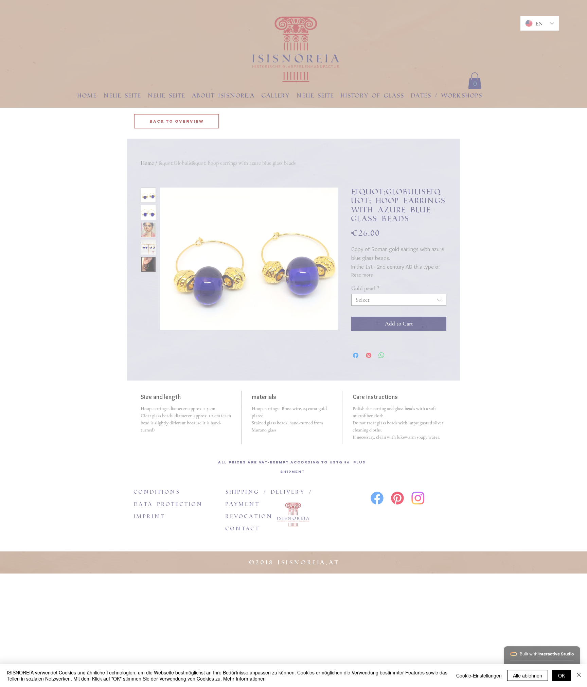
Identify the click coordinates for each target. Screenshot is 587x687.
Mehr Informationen (244, 678)
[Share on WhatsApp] (381, 355)
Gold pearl (365, 288)
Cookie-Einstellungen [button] (479, 675)
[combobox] (398, 300)
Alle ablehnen (527, 675)
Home (147, 163)
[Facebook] (377, 498)
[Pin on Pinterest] (368, 355)
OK (561, 675)
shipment (292, 472)
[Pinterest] (397, 498)
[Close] (579, 675)
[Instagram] (417, 498)
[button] (475, 80)
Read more (362, 275)
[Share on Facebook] (356, 355)
